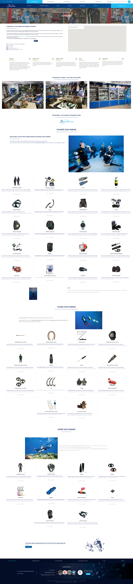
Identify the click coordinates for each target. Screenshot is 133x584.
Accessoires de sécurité (17, 253)
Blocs (116, 187)
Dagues (81, 365)
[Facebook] (35, 41)
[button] (2, 64)
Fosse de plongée (34, 1)
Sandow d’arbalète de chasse (51, 342)
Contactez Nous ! (98, 1)
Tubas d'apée (20, 497)
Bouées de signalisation (112, 388)
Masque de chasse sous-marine (20, 388)
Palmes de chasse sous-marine (112, 365)
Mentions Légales (75, 580)
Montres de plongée (83, 231)
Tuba (51, 388)
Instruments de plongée (17, 231)
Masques (112, 474)
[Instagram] (37, 41)
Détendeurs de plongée (50, 187)
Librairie (68, 287)
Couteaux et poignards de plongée (116, 253)
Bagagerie (50, 253)
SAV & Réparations (67, 1)
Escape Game (82, 1)
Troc (104, 560)
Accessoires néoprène (116, 231)
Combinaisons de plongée (16, 187)
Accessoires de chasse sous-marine (51, 411)
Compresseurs (16, 275)
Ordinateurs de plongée (50, 231)
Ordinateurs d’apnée (51, 474)
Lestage (116, 209)
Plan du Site (69, 580)
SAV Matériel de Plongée (83, 560)
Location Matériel (50, 1)
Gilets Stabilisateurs (83, 209)
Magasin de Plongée (12, 560)
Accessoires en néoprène (81, 411)
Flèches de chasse (82, 342)
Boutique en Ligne (35, 560)
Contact (123, 560)
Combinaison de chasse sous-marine (20, 365)
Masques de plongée (16, 209)
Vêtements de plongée (116, 275)
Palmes (83, 187)
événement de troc (22, 36)
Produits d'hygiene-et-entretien (50, 275)
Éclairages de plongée (83, 253)
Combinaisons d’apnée (21, 474)
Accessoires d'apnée (83, 520)
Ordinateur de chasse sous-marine (112, 342)
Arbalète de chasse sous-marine (20, 342)
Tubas (50, 209)
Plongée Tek (83, 275)
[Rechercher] (129, 2)
